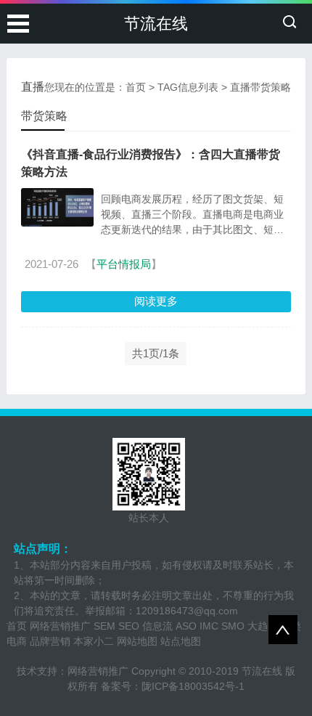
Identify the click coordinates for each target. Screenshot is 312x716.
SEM (104, 626)
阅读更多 (156, 301)
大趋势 (262, 626)
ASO (186, 626)
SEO (128, 626)
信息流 (157, 626)
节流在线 (156, 24)
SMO (233, 626)
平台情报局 (124, 264)
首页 (136, 87)
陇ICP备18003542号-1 (193, 686)
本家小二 (93, 641)
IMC (209, 626)
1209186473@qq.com (187, 611)
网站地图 (137, 641)
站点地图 (180, 641)
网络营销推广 (60, 626)
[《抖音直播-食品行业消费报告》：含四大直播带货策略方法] (57, 207)
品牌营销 (50, 641)
